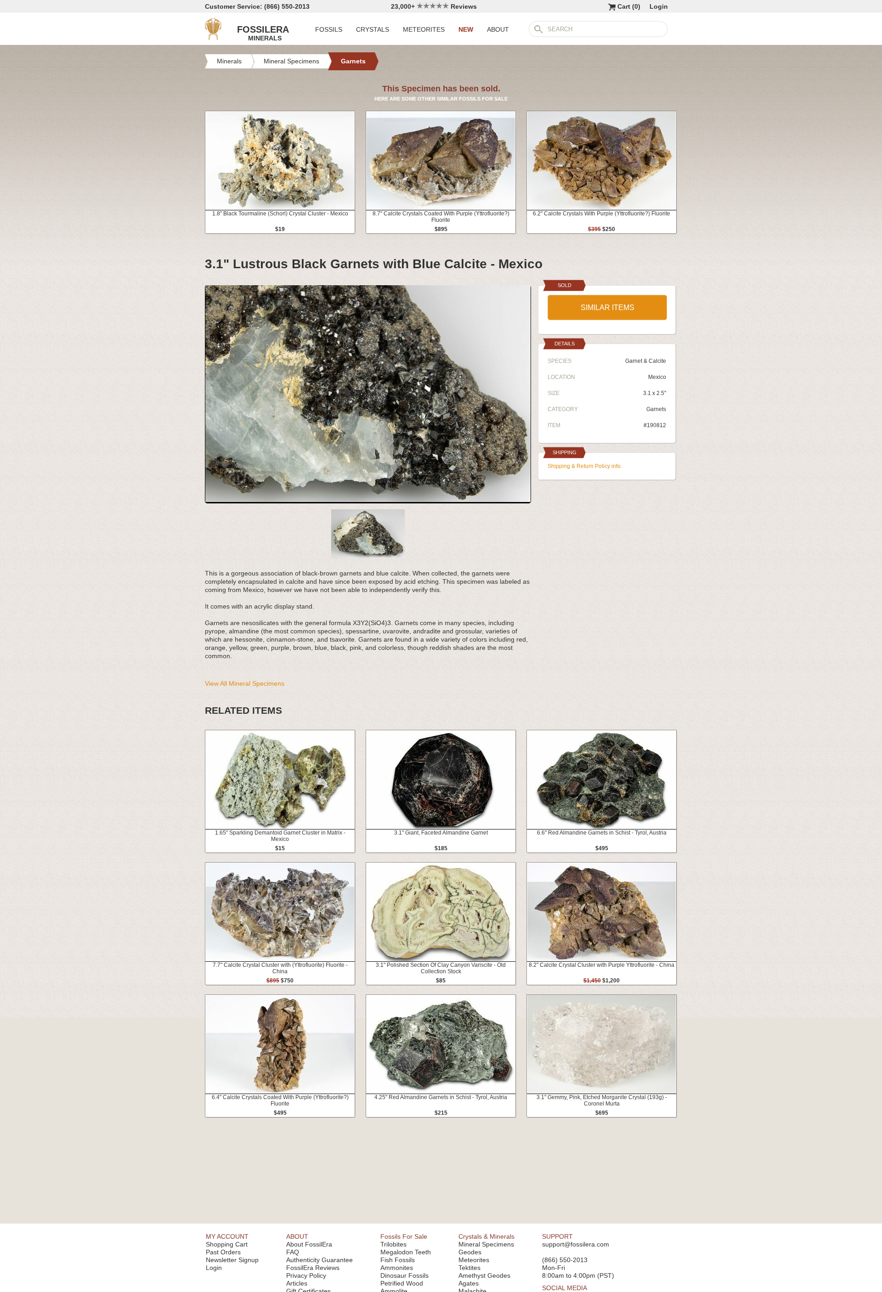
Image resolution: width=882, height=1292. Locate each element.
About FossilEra (309, 1244)
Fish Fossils (397, 1260)
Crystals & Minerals (486, 1236)
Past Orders (223, 1252)
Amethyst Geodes (484, 1275)
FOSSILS (328, 29)
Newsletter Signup (232, 1260)
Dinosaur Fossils (404, 1275)
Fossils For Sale (403, 1236)
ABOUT (498, 29)
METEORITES (424, 29)
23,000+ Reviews (434, 6)
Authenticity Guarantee (319, 1260)
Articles (296, 1283)
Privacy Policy (306, 1275)
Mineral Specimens (486, 1244)
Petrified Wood (401, 1283)
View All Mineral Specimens (244, 683)
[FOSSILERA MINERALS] (213, 37)
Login (659, 6)
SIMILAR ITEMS (607, 307)
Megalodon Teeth (405, 1252)
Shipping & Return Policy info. (585, 466)
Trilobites (393, 1244)
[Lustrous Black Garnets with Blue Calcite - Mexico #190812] (368, 499)
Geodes (469, 1252)
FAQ (292, 1252)
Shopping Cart (227, 1244)
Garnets (656, 409)
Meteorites (473, 1260)
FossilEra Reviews (312, 1267)
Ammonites (396, 1267)
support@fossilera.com (575, 1244)
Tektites (469, 1267)
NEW (465, 29)
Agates (468, 1283)
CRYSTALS (372, 29)
